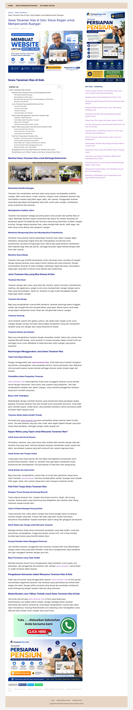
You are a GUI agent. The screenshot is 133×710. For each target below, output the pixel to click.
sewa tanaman (28, 478)
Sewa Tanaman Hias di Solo (20, 90)
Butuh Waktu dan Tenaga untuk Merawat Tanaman (30, 143)
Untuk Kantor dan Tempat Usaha (24, 131)
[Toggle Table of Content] (58, 87)
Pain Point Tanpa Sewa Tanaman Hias (25, 136)
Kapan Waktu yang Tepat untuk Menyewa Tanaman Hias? (32, 127)
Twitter (31, 684)
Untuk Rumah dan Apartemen (23, 133)
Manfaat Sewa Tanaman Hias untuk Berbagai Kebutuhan (31, 92)
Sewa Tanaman (21, 13)
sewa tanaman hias (40, 362)
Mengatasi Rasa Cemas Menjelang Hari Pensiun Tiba (103, 97)
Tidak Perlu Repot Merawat (22, 118)
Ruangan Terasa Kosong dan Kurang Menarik (28, 138)
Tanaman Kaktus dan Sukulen (23, 113)
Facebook (23, 684)
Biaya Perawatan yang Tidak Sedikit (25, 147)
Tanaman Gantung (20, 111)
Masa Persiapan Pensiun (26, 6)
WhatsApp (39, 684)
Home (10, 6)
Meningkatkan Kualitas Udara (23, 97)
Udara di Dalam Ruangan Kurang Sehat (26, 140)
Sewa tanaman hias (16, 382)
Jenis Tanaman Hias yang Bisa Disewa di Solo (28, 104)
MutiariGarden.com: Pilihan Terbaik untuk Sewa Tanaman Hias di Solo (36, 152)
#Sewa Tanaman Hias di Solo (54, 689)
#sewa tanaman (19, 689)
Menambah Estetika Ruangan (23, 95)
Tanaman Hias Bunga (20, 108)
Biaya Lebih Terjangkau (21, 122)
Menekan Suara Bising (21, 101)
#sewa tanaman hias (34, 689)
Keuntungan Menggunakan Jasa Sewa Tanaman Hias (30, 115)
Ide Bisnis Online (47, 6)
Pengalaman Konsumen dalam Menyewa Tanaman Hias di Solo (33, 150)
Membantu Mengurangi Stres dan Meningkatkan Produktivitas (33, 99)
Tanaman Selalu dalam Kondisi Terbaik (26, 124)
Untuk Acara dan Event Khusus (24, 129)
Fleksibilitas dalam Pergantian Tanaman (26, 120)
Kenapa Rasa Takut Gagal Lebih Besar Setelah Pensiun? (104, 120)
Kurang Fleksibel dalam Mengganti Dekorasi (28, 145)
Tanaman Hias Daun (20, 106)
